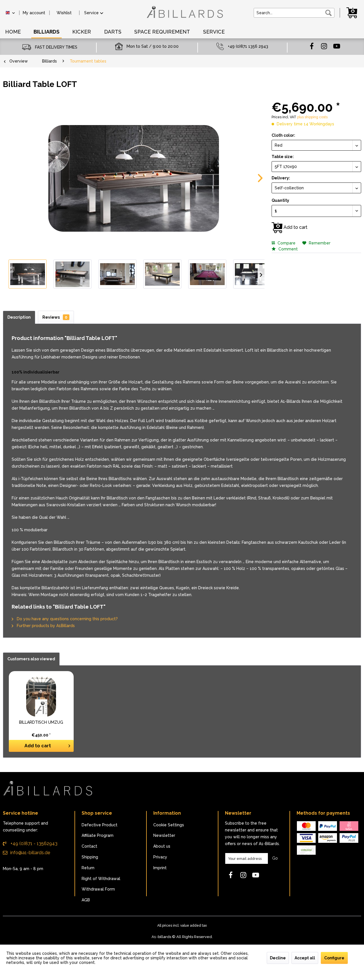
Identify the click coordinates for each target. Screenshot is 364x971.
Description (19, 317)
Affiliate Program (97, 835)
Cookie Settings (168, 825)
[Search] (328, 13)
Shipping (90, 857)
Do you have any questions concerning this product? (67, 619)
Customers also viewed (31, 659)
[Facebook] (311, 46)
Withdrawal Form (98, 889)
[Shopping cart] (352, 12)
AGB (86, 900)
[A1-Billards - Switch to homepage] (183, 15)
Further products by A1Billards (45, 625)
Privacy (160, 857)
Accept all (305, 958)
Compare (285, 243)
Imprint (160, 868)
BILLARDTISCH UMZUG (41, 722)
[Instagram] (324, 46)
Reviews (54, 317)
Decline (278, 958)
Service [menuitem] (91, 13)
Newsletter (164, 835)
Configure (334, 958)
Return (88, 868)
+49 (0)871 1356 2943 (248, 46)
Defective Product (99, 825)
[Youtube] (336, 46)
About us (161, 846)
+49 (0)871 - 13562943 (33, 843)
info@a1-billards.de (30, 852)
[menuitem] (34, 13)
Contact (89, 846)
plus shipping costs (312, 117)
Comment (287, 249)
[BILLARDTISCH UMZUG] (41, 697)
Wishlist (64, 13)
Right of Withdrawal (101, 878)
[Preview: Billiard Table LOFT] (28, 274)
